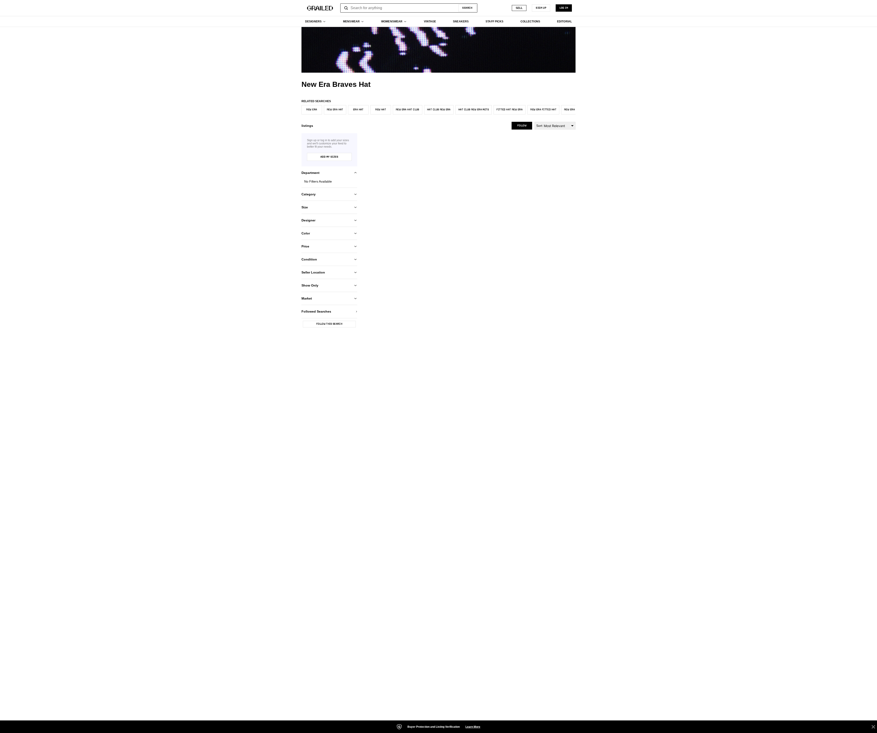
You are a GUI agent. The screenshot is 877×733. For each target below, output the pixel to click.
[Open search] (346, 8)
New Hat (380, 110)
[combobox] (408, 8)
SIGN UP (541, 8)
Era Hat (358, 110)
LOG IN (564, 8)
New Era (311, 110)
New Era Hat (335, 110)
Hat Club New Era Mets (473, 110)
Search (467, 8)
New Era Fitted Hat (543, 110)
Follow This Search (329, 324)
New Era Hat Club (407, 110)
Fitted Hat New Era (510, 110)
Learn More (472, 726)
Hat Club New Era (439, 110)
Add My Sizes (329, 157)
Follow (521, 126)
